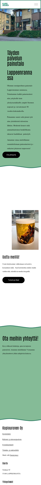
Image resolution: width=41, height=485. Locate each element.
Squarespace (14, 455)
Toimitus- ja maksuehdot (10, 450)
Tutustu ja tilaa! (13, 280)
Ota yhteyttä (11, 155)
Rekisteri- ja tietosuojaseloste (12, 439)
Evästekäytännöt (7, 445)
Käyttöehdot (6, 434)
